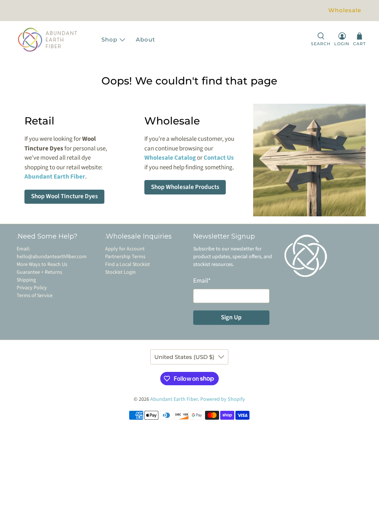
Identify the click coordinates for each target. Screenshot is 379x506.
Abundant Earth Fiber (174, 399)
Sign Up (231, 317)
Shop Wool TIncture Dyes (64, 196)
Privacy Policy (32, 288)
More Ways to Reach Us (42, 264)
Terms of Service (35, 295)
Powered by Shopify (222, 399)
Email (202, 280)
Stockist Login (120, 272)
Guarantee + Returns (39, 272)
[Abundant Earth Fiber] (55, 39)
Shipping (26, 280)
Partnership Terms (125, 256)
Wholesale (344, 10)
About (145, 39)
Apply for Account (125, 249)
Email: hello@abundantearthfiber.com (52, 252)
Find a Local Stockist (127, 264)
